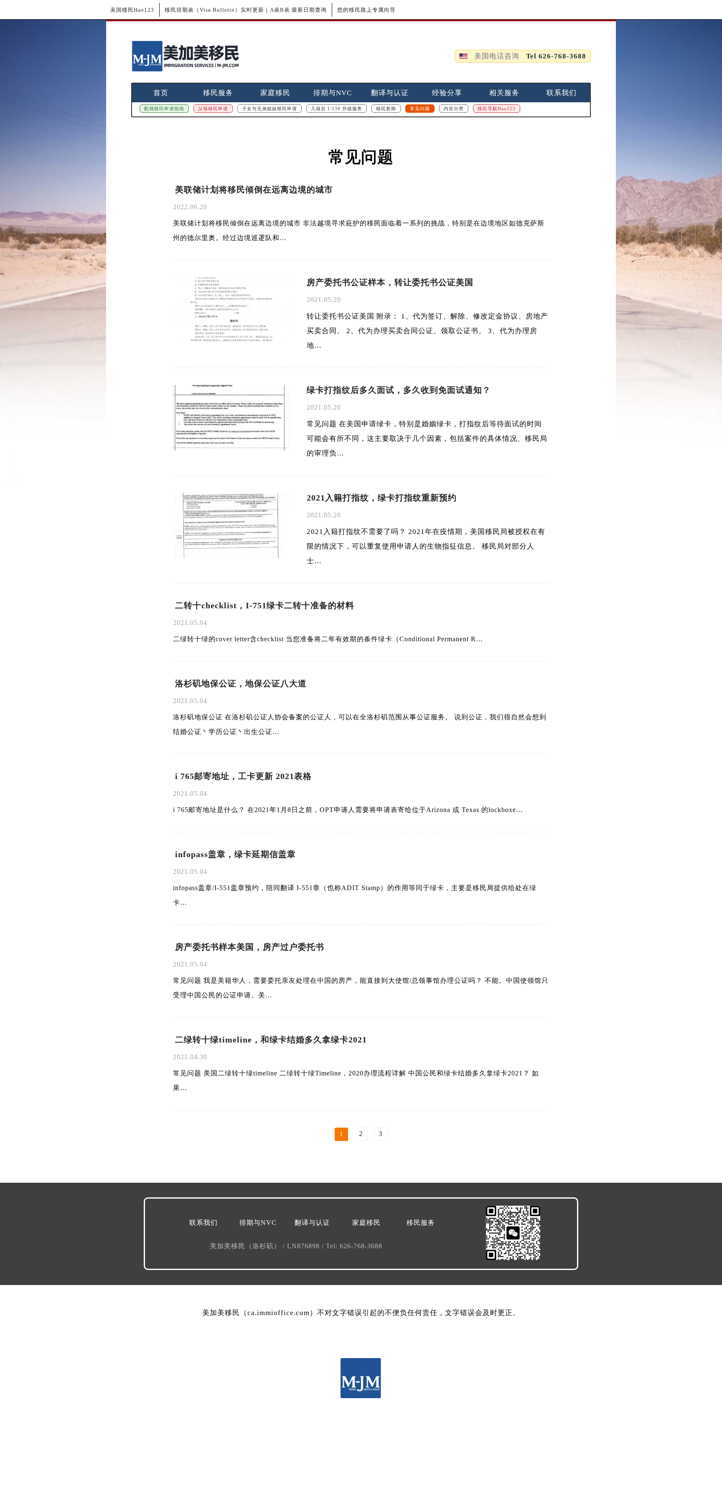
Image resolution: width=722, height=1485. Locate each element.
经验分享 (447, 93)
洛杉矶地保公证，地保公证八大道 (241, 683)
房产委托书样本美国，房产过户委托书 (249, 946)
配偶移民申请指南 (164, 108)
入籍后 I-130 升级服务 (336, 108)
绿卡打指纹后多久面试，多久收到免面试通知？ (399, 390)
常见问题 (420, 108)
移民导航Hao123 (497, 108)
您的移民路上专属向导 (366, 10)
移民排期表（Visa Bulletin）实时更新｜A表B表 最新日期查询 (246, 10)
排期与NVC (332, 93)
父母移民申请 (213, 108)
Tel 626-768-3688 (556, 56)
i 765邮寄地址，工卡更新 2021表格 (243, 776)
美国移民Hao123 (132, 10)
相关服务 (504, 93)
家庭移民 (275, 93)
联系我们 (562, 93)
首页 (160, 93)
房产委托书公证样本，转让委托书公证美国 (390, 282)
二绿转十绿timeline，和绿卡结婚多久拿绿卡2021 (271, 1039)
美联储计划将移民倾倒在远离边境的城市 (254, 189)
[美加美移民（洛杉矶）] (185, 56)
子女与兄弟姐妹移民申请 (269, 108)
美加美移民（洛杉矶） (246, 1246)
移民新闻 (386, 108)
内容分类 (454, 108)
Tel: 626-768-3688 (354, 1246)
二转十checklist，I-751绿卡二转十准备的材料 (264, 605)
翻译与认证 (390, 93)
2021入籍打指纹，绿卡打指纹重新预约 (382, 497)
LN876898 (304, 1246)
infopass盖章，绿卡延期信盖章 (235, 854)
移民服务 (218, 93)
